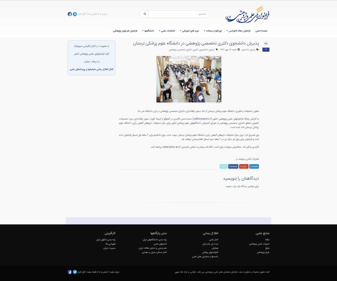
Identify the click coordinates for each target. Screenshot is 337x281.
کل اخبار (81, 14)
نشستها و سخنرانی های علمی (205, 257)
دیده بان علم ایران (210, 244)
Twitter (223, 166)
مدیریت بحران (109, 248)
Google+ (243, 166)
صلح (267, 248)
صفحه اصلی (261, 31)
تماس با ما (92, 14)
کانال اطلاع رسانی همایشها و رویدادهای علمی (91, 69)
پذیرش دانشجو (248, 50)
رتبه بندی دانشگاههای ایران (155, 240)
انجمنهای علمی (160, 244)
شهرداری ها (110, 244)
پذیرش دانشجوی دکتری (203, 50)
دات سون (179, 272)
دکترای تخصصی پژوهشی (180, 50)
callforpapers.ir (202, 119)
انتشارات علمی (168, 31)
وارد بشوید (231, 186)
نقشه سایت (92, 272)
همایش (215, 248)
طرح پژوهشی (263, 252)
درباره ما (103, 14)
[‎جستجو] (144, 14)
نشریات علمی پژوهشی (259, 244)
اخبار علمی (213, 240)
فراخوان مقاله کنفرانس (239, 31)
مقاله (267, 240)
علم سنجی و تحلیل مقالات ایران (153, 248)
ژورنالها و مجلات (214, 31)
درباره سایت (114, 272)
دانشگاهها (149, 31)
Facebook (233, 166)
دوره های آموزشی (190, 31)
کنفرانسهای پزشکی (210, 252)
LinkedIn (254, 166)
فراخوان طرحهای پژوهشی (125, 31)
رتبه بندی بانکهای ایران (105, 240)
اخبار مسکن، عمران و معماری (154, 252)
